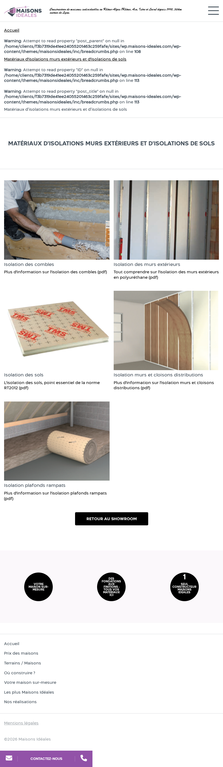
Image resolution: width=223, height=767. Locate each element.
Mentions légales (21, 723)
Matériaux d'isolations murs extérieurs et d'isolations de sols (65, 59)
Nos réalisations (20, 701)
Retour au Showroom (111, 518)
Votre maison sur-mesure (30, 682)
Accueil (11, 30)
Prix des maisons (21, 653)
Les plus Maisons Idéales (29, 692)
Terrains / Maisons (22, 663)
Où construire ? (19, 672)
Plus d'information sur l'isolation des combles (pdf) (55, 271)
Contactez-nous (46, 759)
